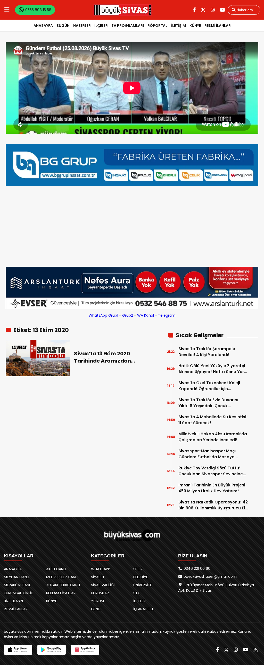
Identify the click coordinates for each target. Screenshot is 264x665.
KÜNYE (195, 25)
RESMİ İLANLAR (217, 25)
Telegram (167, 315)
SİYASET (98, 577)
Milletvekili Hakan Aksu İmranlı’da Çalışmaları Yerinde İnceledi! (212, 437)
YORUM (97, 601)
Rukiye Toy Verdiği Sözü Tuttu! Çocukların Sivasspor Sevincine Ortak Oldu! (210, 471)
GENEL (96, 609)
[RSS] (255, 649)
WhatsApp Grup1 (103, 315)
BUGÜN (63, 25)
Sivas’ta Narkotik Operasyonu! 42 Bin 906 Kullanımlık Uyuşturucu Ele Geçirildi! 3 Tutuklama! (213, 505)
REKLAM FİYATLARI (61, 593)
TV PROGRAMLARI (127, 25)
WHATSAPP (100, 569)
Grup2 (127, 315)
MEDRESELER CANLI (62, 577)
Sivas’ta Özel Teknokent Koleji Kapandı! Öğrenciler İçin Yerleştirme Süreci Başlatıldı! (209, 386)
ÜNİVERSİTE (142, 585)
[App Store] (18, 650)
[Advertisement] (132, 224)
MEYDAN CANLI (16, 577)
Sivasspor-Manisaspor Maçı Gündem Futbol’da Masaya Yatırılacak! (207, 454)
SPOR (138, 569)
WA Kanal (145, 315)
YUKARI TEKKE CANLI (63, 585)
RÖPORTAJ (157, 25)
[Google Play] (51, 650)
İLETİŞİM (178, 25)
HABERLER (82, 25)
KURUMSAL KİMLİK (18, 593)
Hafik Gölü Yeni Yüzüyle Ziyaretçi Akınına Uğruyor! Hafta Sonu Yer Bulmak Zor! (211, 369)
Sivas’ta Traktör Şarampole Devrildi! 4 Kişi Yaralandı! (206, 351)
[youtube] (222, 9)
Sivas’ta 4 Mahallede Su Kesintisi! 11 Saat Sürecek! (213, 420)
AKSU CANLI (56, 569)
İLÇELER (101, 25)
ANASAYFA (43, 25)
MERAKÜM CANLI (17, 585)
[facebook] (194, 9)
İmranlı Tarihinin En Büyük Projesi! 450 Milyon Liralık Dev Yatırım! (212, 488)
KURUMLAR (100, 593)
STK (136, 593)
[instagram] (213, 9)
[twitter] (203, 9)
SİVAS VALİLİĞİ (102, 585)
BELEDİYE (140, 577)
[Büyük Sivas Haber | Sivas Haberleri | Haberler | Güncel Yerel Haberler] (122, 10)
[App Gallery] (85, 650)
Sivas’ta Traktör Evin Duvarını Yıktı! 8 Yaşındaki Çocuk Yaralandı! (208, 403)
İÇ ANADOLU (143, 609)
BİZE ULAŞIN (13, 601)
